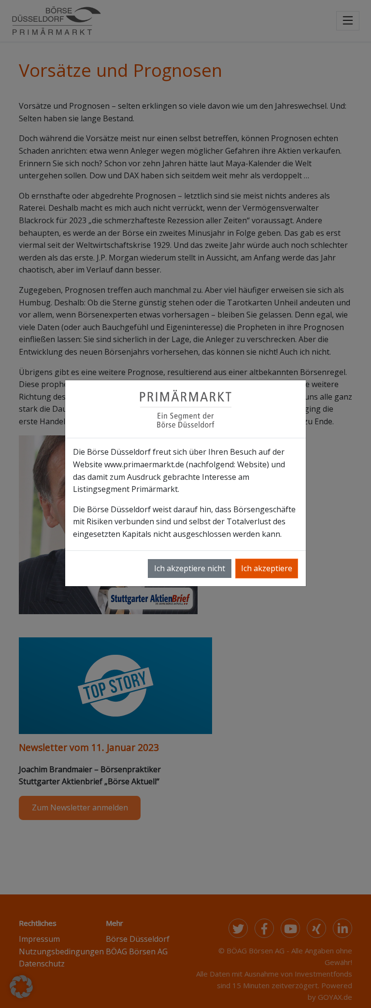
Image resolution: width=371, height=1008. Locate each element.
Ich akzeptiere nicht (189, 568)
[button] (21, 986)
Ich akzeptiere (266, 568)
